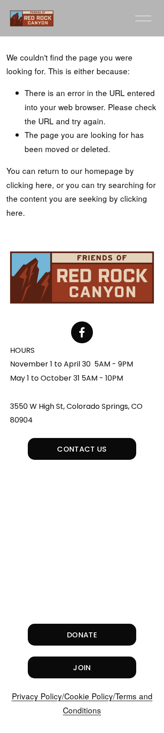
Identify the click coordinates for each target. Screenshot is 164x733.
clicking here (29, 184)
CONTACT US (82, 449)
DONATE (82, 635)
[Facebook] (82, 332)
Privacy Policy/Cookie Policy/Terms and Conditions (82, 703)
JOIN (82, 667)
